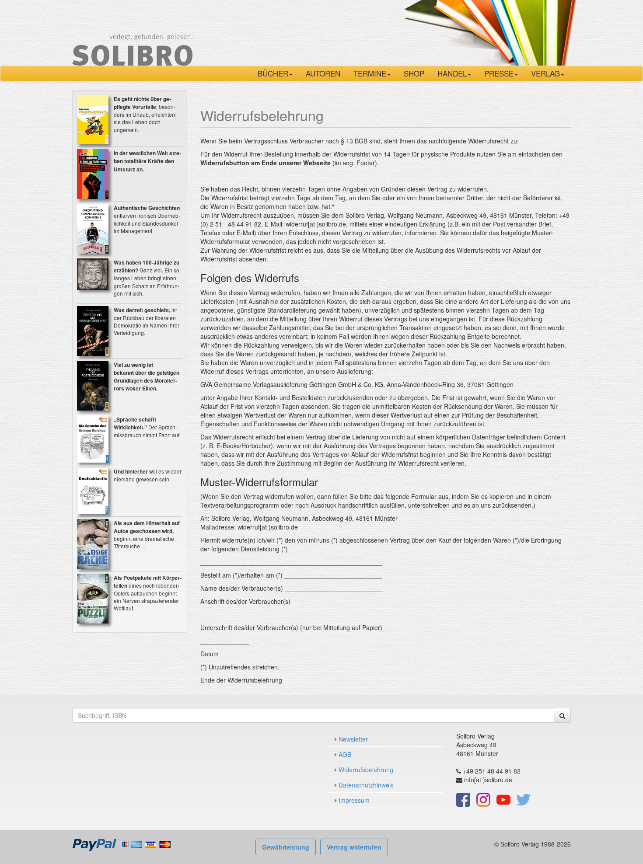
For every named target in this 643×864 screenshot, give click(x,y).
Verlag (545, 73)
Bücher (273, 73)
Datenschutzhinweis (365, 784)
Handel (452, 73)
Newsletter (352, 739)
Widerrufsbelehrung (365, 769)
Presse (499, 73)
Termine (369, 73)
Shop (414, 73)
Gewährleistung (285, 847)
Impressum (353, 800)
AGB (344, 754)
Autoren (323, 73)
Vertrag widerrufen (354, 847)
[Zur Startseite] (132, 32)
